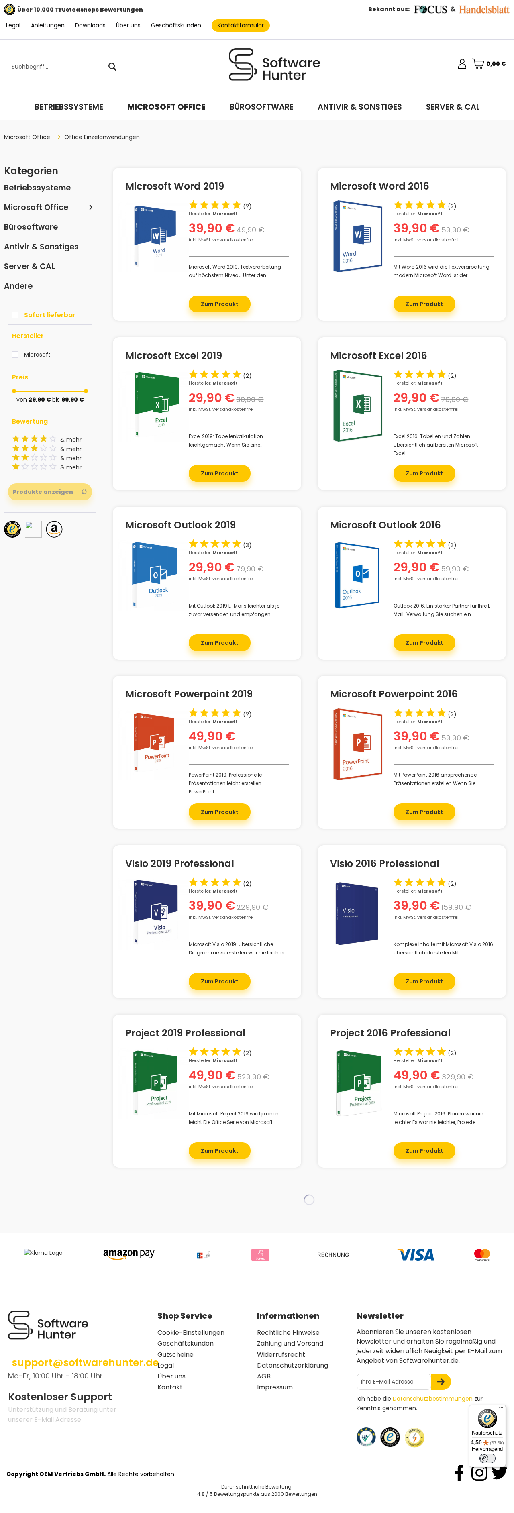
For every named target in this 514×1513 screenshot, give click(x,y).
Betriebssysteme (37, 187)
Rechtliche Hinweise (288, 1332)
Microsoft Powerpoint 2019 (189, 695)
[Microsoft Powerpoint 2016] (358, 744)
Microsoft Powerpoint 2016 (394, 695)
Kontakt (170, 1387)
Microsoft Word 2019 (174, 187)
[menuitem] (60, 67)
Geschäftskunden (176, 25)
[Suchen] (112, 67)
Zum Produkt (220, 304)
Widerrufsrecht (281, 1354)
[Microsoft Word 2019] (153, 236)
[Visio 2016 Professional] (358, 914)
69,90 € (72, 400)
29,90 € (40, 400)
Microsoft (37, 355)
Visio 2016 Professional (384, 865)
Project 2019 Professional (185, 1034)
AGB (264, 1376)
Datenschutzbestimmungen (433, 1399)
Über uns (128, 25)
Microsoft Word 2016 (379, 187)
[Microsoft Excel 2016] (358, 406)
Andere (18, 286)
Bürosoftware (31, 227)
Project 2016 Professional (390, 1034)
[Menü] (501, 1409)
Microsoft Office (36, 207)
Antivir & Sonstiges (41, 246)
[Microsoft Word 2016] (358, 236)
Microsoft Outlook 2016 (385, 526)
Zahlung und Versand (290, 1343)
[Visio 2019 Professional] (153, 914)
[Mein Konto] (462, 64)
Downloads (90, 25)
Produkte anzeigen (43, 492)
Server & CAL (29, 266)
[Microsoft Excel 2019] (153, 406)
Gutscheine (175, 1354)
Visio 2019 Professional (179, 865)
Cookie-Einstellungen (190, 1332)
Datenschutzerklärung (292, 1365)
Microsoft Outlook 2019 (180, 526)
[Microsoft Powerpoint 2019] (153, 744)
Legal (13, 25)
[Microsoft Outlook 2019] (153, 575)
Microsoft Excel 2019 (173, 357)
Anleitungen (48, 25)
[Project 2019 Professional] (153, 1083)
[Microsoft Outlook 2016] (358, 575)
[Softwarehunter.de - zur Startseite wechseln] (274, 68)
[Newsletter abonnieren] (441, 1382)
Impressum (275, 1387)
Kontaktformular (241, 25)
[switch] (487, 1458)
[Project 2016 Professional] (358, 1083)
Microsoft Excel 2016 (378, 357)
